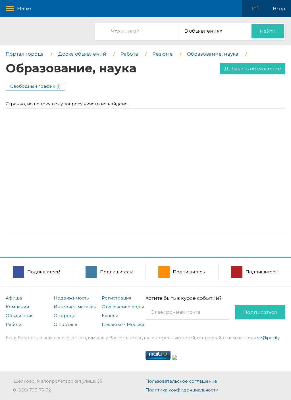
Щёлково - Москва (123, 324)
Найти (268, 31)
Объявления (20, 315)
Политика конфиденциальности (182, 390)
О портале (65, 324)
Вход (279, 8)
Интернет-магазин (75, 306)
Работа (14, 324)
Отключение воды (123, 306)
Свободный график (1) (35, 86)
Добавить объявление (252, 69)
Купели (110, 315)
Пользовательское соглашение (181, 381)
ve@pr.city (268, 337)
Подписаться (260, 312)
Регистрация (116, 298)
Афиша (14, 298)
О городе (65, 315)
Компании (17, 306)
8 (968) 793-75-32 (32, 390)
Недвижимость (71, 298)
